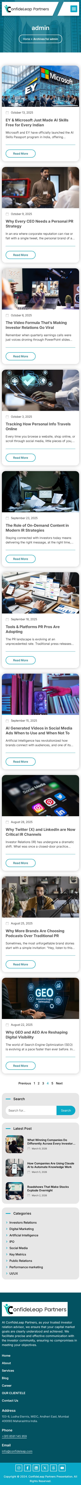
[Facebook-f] (27, 1468)
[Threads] (53, 1468)
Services (8, 1370)
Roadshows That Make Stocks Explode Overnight (48, 1188)
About (6, 1363)
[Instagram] (18, 1468)
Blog (5, 1378)
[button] (73, 8)
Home (26, 38)
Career (6, 1385)
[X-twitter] (44, 1468)
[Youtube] (62, 1468)
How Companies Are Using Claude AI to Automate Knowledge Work (50, 1165)
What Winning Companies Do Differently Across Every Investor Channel (50, 1143)
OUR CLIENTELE (13, 1393)
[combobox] (31, 1110)
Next (59, 1083)
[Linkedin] (36, 1468)
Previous (24, 1083)
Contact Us (10, 1400)
